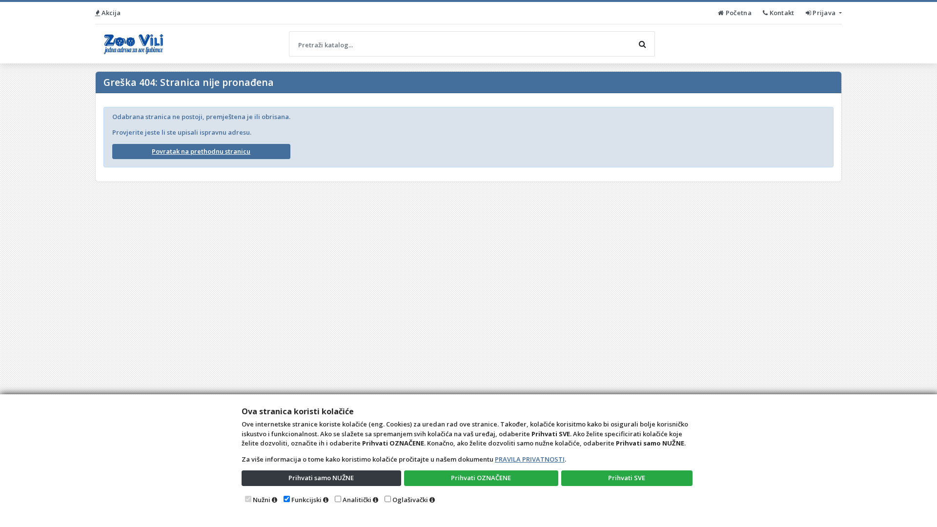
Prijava (824, 12)
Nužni (261, 499)
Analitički (357, 499)
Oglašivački (410, 499)
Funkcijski (306, 499)
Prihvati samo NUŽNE (321, 477)
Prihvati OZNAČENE (481, 477)
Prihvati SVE (626, 477)
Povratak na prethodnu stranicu (201, 151)
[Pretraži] (642, 44)
